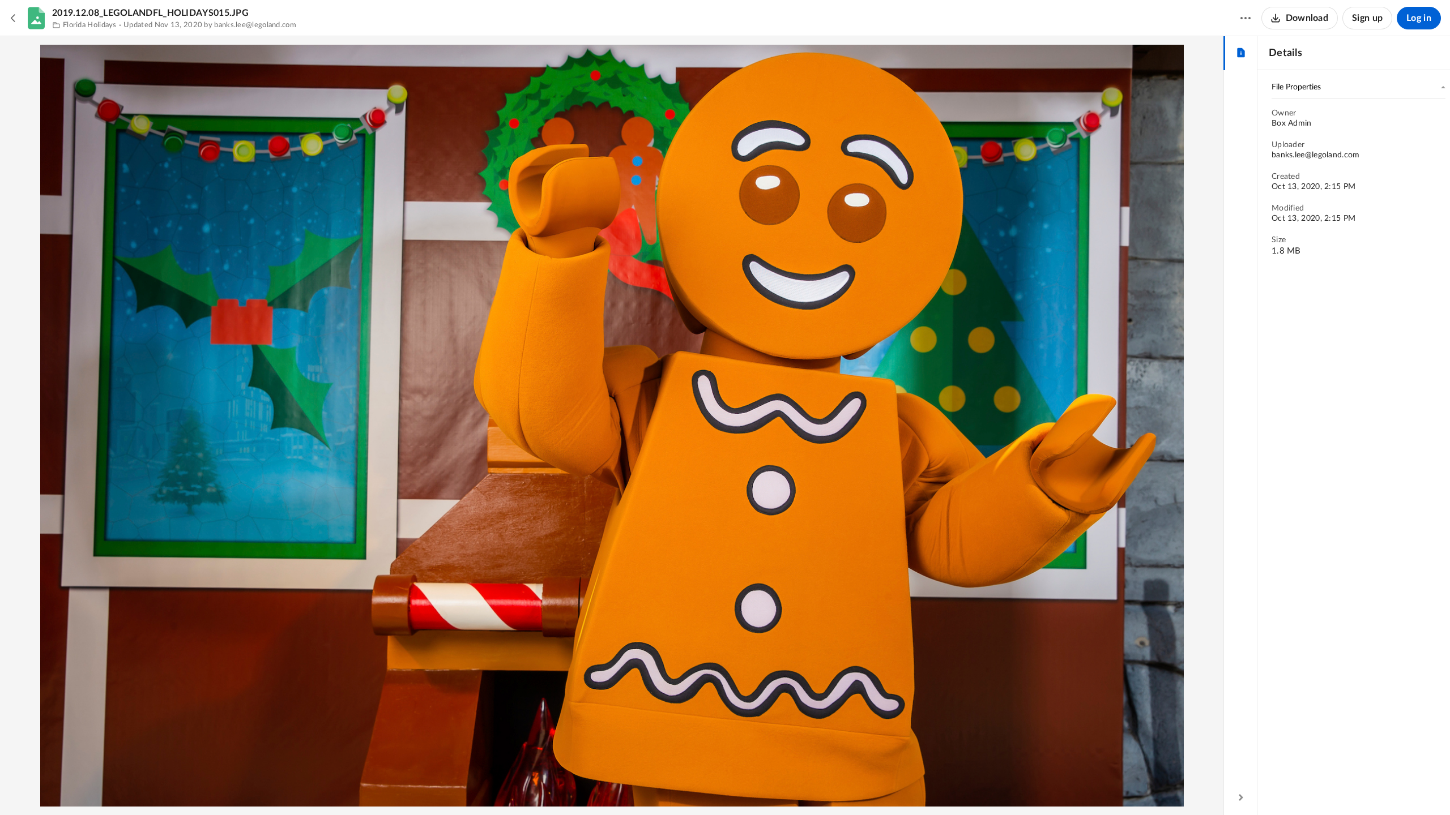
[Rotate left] (633, 787)
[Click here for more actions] (1245, 18)
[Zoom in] (610, 787)
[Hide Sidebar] (1241, 797)
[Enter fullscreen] (653, 787)
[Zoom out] (571, 787)
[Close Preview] (14, 18)
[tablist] (1240, 53)
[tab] (1240, 53)
